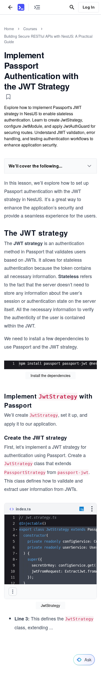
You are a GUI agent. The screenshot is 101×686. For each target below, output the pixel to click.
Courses (30, 28)
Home (9, 28)
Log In (89, 7)
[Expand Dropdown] (89, 166)
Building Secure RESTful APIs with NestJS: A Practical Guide (48, 39)
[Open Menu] (92, 509)
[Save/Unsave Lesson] (8, 97)
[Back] (10, 7)
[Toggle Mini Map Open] (37, 7)
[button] (16, 530)
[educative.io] (21, 7)
